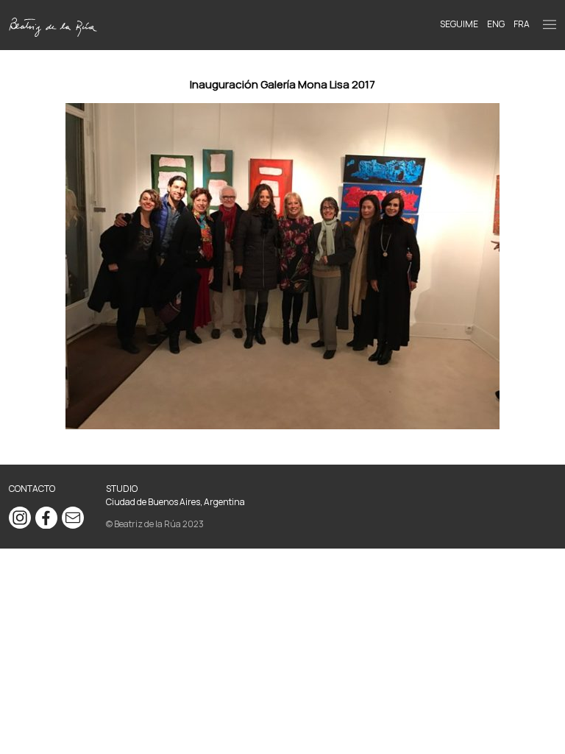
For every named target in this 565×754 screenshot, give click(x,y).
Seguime (459, 24)
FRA (522, 24)
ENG (496, 24)
